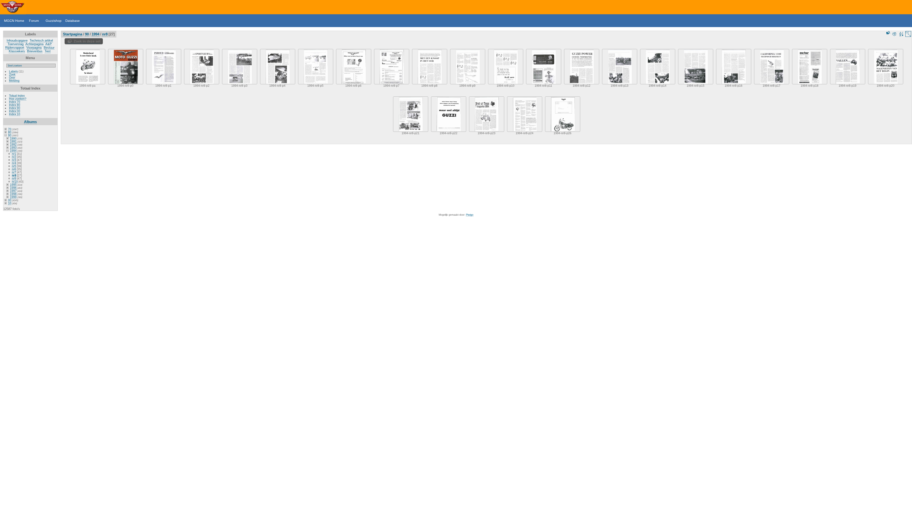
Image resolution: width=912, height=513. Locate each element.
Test (48, 51)
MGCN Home (14, 21)
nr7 (14, 172)
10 (9, 203)
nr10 (15, 181)
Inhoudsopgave (17, 40)
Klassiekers (17, 51)
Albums (30, 122)
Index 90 (14, 107)
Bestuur (49, 47)
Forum (34, 21)
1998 (13, 193)
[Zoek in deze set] (888, 32)
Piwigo (469, 214)
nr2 (14, 156)
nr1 (14, 153)
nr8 (14, 175)
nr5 (14, 166)
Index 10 (14, 114)
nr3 (14, 160)
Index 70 (14, 101)
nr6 (14, 169)
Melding (14, 80)
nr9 (14, 178)
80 (9, 132)
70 (9, 129)
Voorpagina (34, 47)
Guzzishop (54, 21)
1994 (13, 150)
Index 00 (14, 111)
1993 (13, 147)
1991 (13, 141)
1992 (13, 144)
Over (12, 77)
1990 (13, 138)
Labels (13, 71)
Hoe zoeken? (17, 98)
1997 (13, 190)
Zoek (12, 74)
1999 (13, 197)
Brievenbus (35, 51)
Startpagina (72, 34)
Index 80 (14, 104)
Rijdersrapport (14, 47)
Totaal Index (17, 95)
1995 (13, 184)
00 (9, 200)
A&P (48, 44)
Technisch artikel (41, 40)
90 (9, 135)
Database (72, 21)
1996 (13, 187)
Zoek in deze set (87, 41)
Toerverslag (16, 44)
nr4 (14, 163)
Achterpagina (34, 44)
